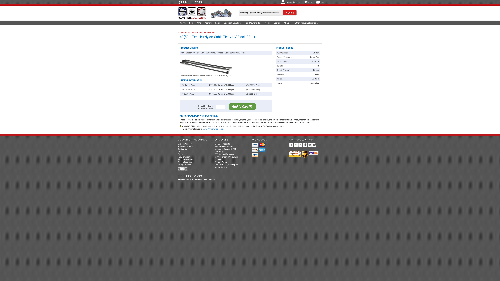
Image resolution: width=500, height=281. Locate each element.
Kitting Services (184, 165)
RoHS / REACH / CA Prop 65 (226, 165)
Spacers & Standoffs (232, 23)
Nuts (199, 23)
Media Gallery (221, 167)
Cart (310, 2)
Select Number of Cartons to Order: (205, 107)
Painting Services (185, 159)
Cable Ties (197, 32)
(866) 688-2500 (191, 2)
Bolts (191, 23)
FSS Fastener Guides (224, 146)
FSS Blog (219, 152)
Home (180, 32)
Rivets (217, 23)
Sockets (277, 23)
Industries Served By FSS (225, 149)
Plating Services (185, 162)
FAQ (179, 152)
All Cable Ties (209, 32)
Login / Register (293, 2)
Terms (180, 154)
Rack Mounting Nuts (253, 23)
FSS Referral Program (224, 154)
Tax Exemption (184, 157)
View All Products (222, 144)
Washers (208, 23)
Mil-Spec (287, 23)
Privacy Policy (221, 162)
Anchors (188, 32)
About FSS (219, 159)
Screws (183, 23)
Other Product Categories (305, 23)
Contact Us (182, 149)
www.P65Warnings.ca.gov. (213, 129)
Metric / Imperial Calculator (226, 157)
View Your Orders (185, 146)
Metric (267, 23)
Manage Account (185, 144)
